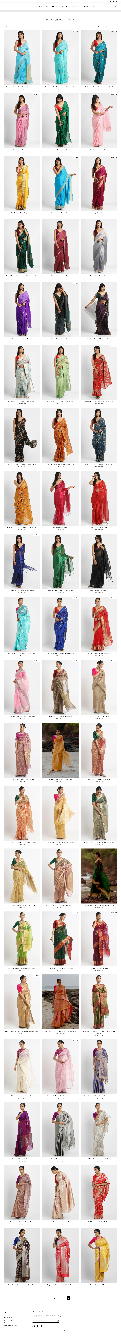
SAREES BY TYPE (42, 6)
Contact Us (7, 1315)
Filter (9, 27)
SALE (94, 6)
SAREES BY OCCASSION (81, 6)
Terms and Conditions (10, 1325)
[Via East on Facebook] (37, 1326)
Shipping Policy (9, 1323)
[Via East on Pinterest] (41, 1326)
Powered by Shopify (60, 1330)
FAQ (5, 1312)
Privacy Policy (8, 1317)
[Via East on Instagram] (34, 1326)
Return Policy (8, 1320)
